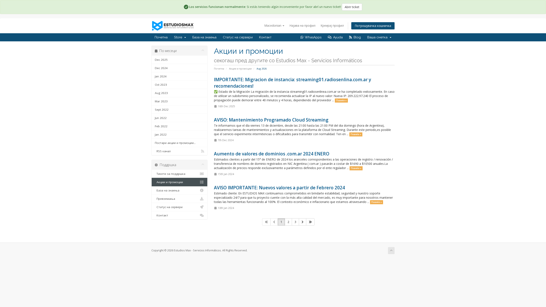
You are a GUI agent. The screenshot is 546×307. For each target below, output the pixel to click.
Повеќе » (341, 100)
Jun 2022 (161, 118)
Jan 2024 (161, 76)
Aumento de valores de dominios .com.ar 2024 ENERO (271, 154)
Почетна (161, 37)
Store (179, 37)
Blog (356, 37)
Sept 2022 (161, 110)
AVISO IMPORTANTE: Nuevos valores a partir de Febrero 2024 (279, 188)
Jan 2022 (161, 134)
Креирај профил (332, 25)
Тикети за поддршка (170, 174)
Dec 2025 (161, 60)
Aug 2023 (161, 93)
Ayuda (337, 37)
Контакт (265, 37)
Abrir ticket (352, 7)
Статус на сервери (238, 37)
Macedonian (273, 25)
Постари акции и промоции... (175, 143)
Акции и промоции (240, 68)
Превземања (165, 199)
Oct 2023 (161, 85)
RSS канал (163, 151)
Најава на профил (302, 25)
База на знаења (204, 37)
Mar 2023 (161, 101)
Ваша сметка (378, 37)
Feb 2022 (161, 126)
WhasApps (312, 37)
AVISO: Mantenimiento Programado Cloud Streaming (271, 120)
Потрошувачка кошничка (373, 26)
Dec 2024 (161, 68)
